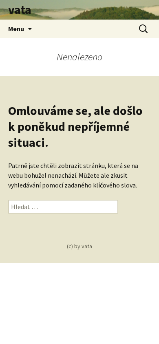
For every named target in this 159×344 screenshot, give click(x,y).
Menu (16, 28)
